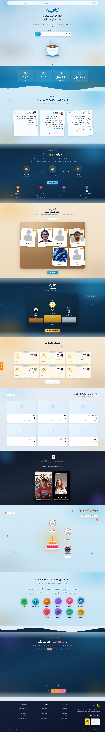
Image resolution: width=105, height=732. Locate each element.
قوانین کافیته (44, 713)
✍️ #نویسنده (73, 593)
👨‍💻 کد (61, 649)
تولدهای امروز (44, 718)
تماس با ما (65, 708)
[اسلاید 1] (55, 685)
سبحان (31, 368)
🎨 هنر (37, 649)
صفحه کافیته (44, 708)
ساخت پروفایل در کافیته (59, 690)
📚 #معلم (31, 593)
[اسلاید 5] (51, 685)
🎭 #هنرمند (75, 589)
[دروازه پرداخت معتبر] (87, 721)
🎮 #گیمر (48, 593)
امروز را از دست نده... (22, 715)
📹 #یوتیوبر (56, 589)
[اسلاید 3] (53, 685)
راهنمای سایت (64, 713)
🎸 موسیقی (67, 649)
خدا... (25, 710)
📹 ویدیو (55, 649)
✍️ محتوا (49, 649)
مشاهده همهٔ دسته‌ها (53, 330)
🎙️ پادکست (43, 649)
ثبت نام (89, 194)
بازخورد (1, 365)
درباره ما (65, 710)
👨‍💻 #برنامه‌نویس (39, 589)
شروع (38, 34)
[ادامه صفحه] (52, 64)
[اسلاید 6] (49, 685)
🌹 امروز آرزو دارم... (22, 718)
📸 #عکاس (55, 593)
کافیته (93, 3)
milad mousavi (26, 370)
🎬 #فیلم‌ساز (39, 592)
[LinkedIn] (98, 715)
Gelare (84, 354)
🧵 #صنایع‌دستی (65, 589)
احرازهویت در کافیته (43, 715)
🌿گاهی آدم (23, 713)
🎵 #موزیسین (64, 592)
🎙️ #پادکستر (29, 589)
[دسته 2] (51, 324)
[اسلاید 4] (52, 685)
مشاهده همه (11, 395)
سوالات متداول (64, 718)
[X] (94, 715)
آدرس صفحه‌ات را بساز (52, 30)
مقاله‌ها (65, 715)
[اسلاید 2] (54, 685)
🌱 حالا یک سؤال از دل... (21, 708)
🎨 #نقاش (48, 589)
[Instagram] (90, 715)
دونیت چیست (44, 710)
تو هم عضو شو (53, 272)
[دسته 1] (53, 324)
